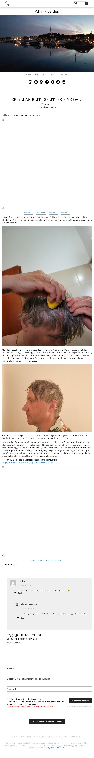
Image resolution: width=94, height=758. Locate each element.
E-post (28, 679)
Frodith (21, 581)
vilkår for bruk (83, 706)
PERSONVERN (39, 736)
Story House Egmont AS (55, 748)
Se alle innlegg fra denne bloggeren (47, 721)
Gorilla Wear (40, 213)
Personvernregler (74, 706)
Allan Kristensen (29, 604)
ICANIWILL (28, 213)
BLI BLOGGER (77, 736)
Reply (20, 593)
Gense (33, 560)
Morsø (50, 560)
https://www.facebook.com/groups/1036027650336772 (27, 462)
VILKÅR (51, 736)
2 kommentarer (47, 104)
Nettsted (11, 689)
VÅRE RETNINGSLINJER (21, 736)
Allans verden (47, 11)
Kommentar (14, 642)
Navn (10, 668)
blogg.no (82, 745)
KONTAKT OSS (62, 736)
